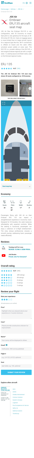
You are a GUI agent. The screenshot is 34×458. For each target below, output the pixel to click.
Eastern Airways (17, 400)
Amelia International (18, 394)
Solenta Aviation (17, 411)
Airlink (14, 392)
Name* (3, 337)
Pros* (3, 307)
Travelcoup (16, 413)
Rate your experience (8, 296)
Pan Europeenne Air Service (21, 405)
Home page (5, 9)
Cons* (3, 322)
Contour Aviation (18, 397)
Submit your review (16, 372)
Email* (3, 345)
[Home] (7, 2)
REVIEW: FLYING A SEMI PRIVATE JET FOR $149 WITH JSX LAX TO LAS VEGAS (20, 250)
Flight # (3, 354)
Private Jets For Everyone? (18, 257)
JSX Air (20, 9)
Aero (14, 389)
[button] (10, 68)
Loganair (15, 402)
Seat (2, 362)
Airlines (13, 9)
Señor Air (15, 408)
